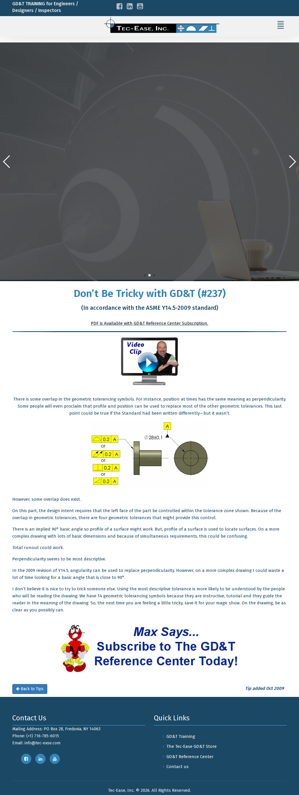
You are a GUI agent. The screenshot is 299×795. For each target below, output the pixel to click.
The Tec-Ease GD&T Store (191, 746)
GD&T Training (180, 736)
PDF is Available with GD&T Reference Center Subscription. (149, 323)
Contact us (177, 766)
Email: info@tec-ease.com (36, 743)
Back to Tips (32, 688)
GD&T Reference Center (189, 756)
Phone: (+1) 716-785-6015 (35, 736)
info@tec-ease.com (44, 30)
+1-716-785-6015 (40, 20)
